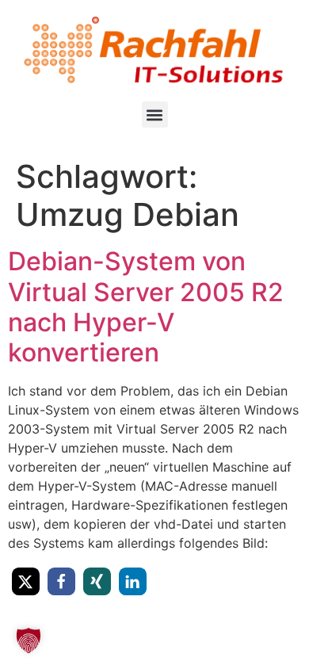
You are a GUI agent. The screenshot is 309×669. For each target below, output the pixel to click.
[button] (155, 114)
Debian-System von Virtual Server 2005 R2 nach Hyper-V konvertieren (146, 307)
